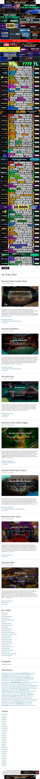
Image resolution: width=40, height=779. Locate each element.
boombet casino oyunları (20, 678)
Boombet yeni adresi (19, 697)
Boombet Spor (8, 376)
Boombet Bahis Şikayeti (6, 641)
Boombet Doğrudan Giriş (7, 635)
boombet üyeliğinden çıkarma (32, 700)
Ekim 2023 (4, 744)
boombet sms (6, 602)
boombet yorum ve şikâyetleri (25, 699)
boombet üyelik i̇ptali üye (24, 700)
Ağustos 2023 (4, 747)
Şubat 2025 (4, 717)
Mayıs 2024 (4, 731)
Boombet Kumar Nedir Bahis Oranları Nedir (12, 321)
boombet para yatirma (24, 689)
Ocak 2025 (4, 719)
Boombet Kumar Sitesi (11, 516)
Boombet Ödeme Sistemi (7, 655)
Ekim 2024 (4, 722)
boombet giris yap (6, 682)
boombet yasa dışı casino (20, 696)
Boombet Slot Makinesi (6, 623)
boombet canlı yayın (5, 678)
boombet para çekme (6, 690)
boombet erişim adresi (10, 680)
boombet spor (6, 415)
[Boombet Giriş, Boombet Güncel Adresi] (5, 268)
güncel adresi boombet (5, 703)
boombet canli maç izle (5, 677)
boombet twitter (22, 695)
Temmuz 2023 (5, 749)
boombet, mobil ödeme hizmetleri (31, 705)
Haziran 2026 (4, 714)
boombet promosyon (22, 690)
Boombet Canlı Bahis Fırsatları (8, 620)
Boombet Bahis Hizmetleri (7, 625)
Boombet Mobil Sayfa (6, 637)
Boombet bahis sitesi (7, 676)
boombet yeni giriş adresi (6, 699)
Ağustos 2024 (4, 726)
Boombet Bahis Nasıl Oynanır (14, 470)
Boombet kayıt (25, 685)
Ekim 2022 (4, 765)
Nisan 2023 (4, 754)
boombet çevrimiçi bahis (33, 699)
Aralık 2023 (4, 740)
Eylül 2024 (4, 724)
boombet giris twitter (25, 680)
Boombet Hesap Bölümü (7, 639)
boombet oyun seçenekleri (13, 689)
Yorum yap (5, 322)
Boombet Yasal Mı (5, 651)
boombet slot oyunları (10, 692)
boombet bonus (15, 676)
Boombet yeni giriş (27, 697)
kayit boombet (19, 703)
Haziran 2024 (4, 729)
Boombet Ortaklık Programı (7, 646)
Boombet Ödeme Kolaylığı (7, 643)
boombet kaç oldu (33, 685)
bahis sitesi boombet (6, 673)
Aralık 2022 (4, 761)
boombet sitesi (4, 692)
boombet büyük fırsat (21, 676)
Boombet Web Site (5, 648)
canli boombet (5, 702)
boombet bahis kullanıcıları (12, 674)
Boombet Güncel (5, 684)
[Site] (20, 68)
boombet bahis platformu (29, 674)
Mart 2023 (4, 756)
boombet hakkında (5, 685)
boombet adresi (25, 673)
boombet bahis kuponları (20, 674)
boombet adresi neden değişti (9, 462)
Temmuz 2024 (5, 728)
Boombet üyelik (17, 700)
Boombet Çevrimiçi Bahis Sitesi (8, 632)
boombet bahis (5, 674)
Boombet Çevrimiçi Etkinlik (7, 650)
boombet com (4, 680)
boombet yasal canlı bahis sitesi (28, 696)
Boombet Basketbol (10, 329)
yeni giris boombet (22, 705)
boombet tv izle (15, 695)
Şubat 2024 (4, 737)
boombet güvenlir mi (21, 684)
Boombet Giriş (5, 614)
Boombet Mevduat (5, 618)
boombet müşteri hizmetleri (24, 688)
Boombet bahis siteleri (20, 508)
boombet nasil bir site (33, 688)
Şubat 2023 (4, 758)
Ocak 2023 (4, 760)
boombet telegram (23, 693)
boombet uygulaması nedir (29, 695)
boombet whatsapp (12, 696)
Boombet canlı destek (28, 677)
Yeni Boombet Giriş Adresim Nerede (9, 634)
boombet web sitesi (5, 696)
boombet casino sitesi (29, 678)
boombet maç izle (18, 686)
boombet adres (17, 673)
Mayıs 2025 (4, 715)
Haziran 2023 (4, 751)
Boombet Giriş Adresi (26, 682)
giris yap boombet (28, 702)
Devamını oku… (8, 316)
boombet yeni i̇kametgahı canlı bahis (15, 699)
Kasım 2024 (4, 721)
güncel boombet (12, 703)
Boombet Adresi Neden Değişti (15, 423)
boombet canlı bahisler (20, 677)
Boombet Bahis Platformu (7, 616)
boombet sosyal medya (19, 692)
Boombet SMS (8, 562)
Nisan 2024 (4, 733)
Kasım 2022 (4, 763)
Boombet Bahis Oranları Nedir (14, 281)
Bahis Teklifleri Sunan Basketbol (9, 368)
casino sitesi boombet (12, 702)
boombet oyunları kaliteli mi (5, 689)
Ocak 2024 (4, 738)
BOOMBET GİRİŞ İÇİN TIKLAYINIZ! (20, 40)
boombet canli (27, 676)
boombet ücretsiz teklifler (9, 700)
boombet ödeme (4, 700)
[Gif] (20, 112)
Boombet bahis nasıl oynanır (9, 508)
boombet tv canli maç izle (7, 695)
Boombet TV (31, 693)
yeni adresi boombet (14, 705)
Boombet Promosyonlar (8, 319)
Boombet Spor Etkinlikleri (7, 628)
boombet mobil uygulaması (13, 688)
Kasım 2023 (4, 742)
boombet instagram (12, 685)
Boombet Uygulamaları (6, 630)
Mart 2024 (4, 735)
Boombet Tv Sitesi (5, 644)
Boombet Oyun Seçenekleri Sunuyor (9, 653)
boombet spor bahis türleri (26, 692)
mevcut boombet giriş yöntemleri (28, 703)
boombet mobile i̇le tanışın (5, 688)
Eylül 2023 (4, 745)
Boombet (19, 368)
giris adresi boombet (20, 702)
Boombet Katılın (5, 627)
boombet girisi (18, 680)
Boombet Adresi (5, 612)
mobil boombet (5, 705)
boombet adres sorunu (32, 673)
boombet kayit (19, 685)
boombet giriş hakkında (34, 682)
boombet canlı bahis (12, 677)
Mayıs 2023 (4, 753)
